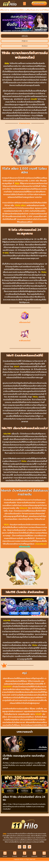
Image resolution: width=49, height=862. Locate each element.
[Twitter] (29, 846)
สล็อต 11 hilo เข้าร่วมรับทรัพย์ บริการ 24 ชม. (24, 798)
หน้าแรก (5, 856)
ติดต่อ (44, 856)
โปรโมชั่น (14, 856)
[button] (24, 3)
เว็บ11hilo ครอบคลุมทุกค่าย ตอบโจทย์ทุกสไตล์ (24, 757)
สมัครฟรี (24, 856)
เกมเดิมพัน (34, 856)
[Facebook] (24, 846)
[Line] (19, 846)
